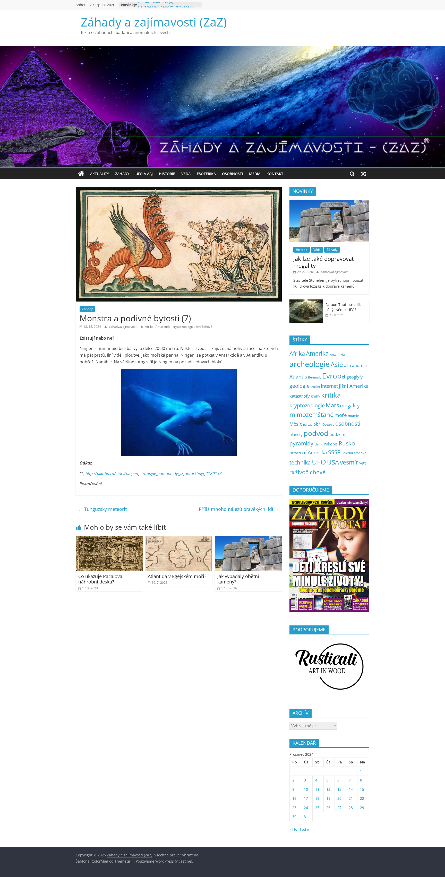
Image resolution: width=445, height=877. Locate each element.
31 (306, 816)
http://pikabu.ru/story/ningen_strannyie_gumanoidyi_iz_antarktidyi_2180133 (153, 473)
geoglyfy (355, 377)
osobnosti (347, 423)
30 (294, 816)
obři (317, 424)
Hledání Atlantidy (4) (155, 4)
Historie (167, 173)
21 (351, 798)
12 (328, 789)
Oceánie (328, 424)
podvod (316, 433)
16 (294, 798)
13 (339, 789)
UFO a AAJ (144, 173)
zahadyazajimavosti (123, 326)
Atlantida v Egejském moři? (177, 576)
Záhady (122, 173)
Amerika (317, 353)
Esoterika (206, 173)
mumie (353, 415)
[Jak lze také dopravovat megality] (329, 202)
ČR (291, 472)
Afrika (149, 326)
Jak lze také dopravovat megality (323, 262)
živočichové (204, 326)
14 (351, 789)
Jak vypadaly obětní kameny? (238, 579)
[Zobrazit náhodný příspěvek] (363, 173)
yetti (363, 463)
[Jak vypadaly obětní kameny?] (248, 539)
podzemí (337, 434)
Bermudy (314, 377)
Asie (337, 364)
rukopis (331, 443)
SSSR (334, 452)
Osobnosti (232, 173)
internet (329, 386)
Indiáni (315, 387)
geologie (299, 385)
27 (339, 807)
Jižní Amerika (354, 385)
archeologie (309, 364)
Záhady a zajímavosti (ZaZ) (154, 22)
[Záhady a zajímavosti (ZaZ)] (81, 173)
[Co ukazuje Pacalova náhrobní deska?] (109, 539)
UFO (319, 462)
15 (362, 789)
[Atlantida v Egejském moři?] (178, 539)
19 (328, 798)
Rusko (347, 443)
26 (328, 807)
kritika (331, 395)
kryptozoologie (183, 326)
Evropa (334, 376)
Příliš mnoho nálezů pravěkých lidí (239, 509)
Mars (332, 405)
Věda (186, 173)
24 (306, 807)
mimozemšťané (311, 414)
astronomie (355, 365)
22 (362, 798)
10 (306, 789)
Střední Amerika (354, 453)
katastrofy (299, 396)
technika (300, 462)
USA (333, 462)
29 (362, 807)
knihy (315, 396)
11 (317, 789)
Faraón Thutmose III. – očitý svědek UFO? (345, 307)
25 (317, 807)
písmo (318, 444)
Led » (304, 829)
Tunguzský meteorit (102, 509)
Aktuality (99, 173)
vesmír (349, 462)
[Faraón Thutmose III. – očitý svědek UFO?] (306, 302)
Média (254, 173)
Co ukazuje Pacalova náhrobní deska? (100, 579)
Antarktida (163, 326)
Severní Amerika (308, 452)
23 (294, 807)
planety (296, 434)
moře (341, 415)
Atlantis (298, 376)
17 (306, 798)
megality (350, 405)
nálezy (307, 424)
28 (351, 807)
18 (317, 798)
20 (339, 798)
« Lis (293, 829)
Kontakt (275, 173)
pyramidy (301, 443)
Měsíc (295, 424)
